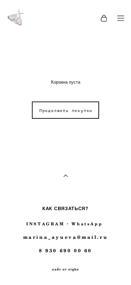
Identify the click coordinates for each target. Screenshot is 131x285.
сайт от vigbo (65, 269)
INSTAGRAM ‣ (48, 224)
